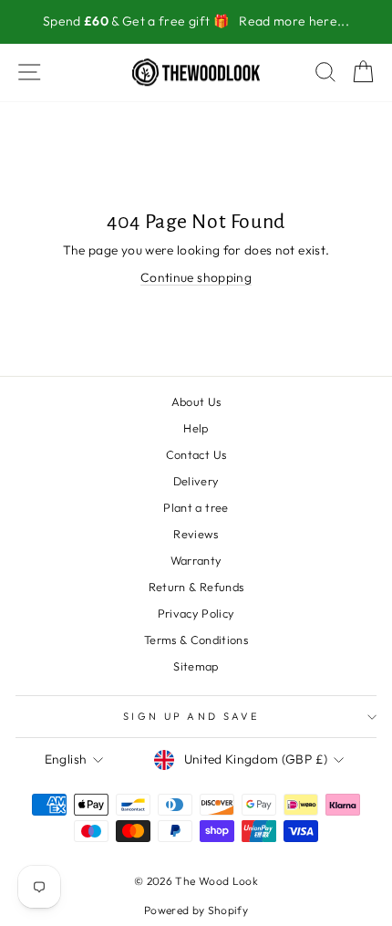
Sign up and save (191, 716)
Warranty (196, 560)
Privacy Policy (196, 613)
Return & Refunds (196, 586)
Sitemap (195, 666)
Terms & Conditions (196, 639)
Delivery (196, 480)
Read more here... (294, 21)
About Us (196, 401)
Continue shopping (196, 277)
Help (195, 428)
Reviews (195, 533)
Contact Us (196, 454)
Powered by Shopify (196, 910)
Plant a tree (195, 507)
